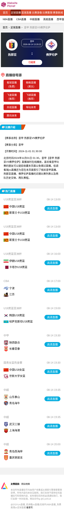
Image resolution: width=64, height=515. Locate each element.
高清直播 (52, 208)
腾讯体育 (12, 115)
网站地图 (25, 484)
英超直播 (48, 19)
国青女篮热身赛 (13, 362)
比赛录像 (37, 12)
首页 (5, 12)
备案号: (29, 507)
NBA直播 (8, 19)
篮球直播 (26, 12)
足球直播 (16, 12)
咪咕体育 (31, 107)
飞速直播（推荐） (12, 96)
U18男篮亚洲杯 (13, 199)
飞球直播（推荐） (31, 96)
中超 (6, 389)
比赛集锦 (47, 12)
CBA (6, 280)
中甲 (6, 335)
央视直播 (12, 107)
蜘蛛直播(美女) (31, 84)
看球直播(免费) (12, 84)
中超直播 (35, 19)
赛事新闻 (58, 12)
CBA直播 (21, 19)
